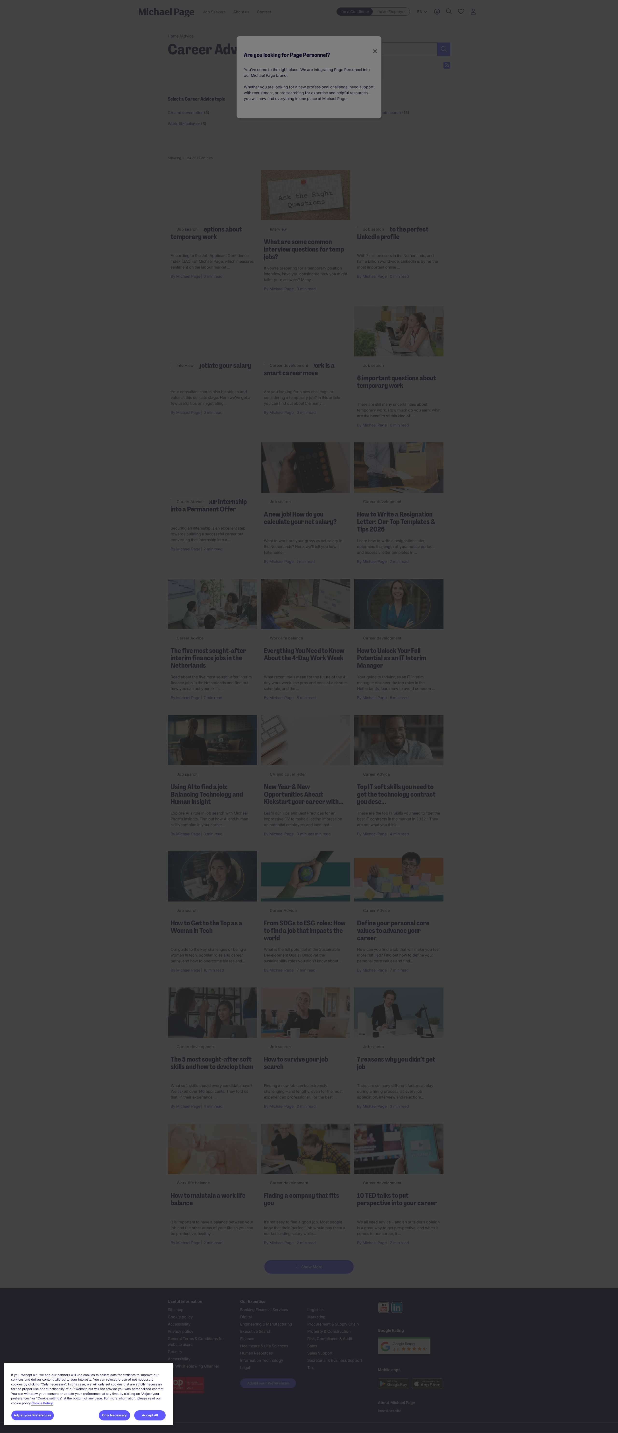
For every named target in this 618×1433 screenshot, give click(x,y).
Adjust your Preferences (32, 1415)
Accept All (150, 1415)
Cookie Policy (42, 1403)
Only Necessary (114, 1415)
